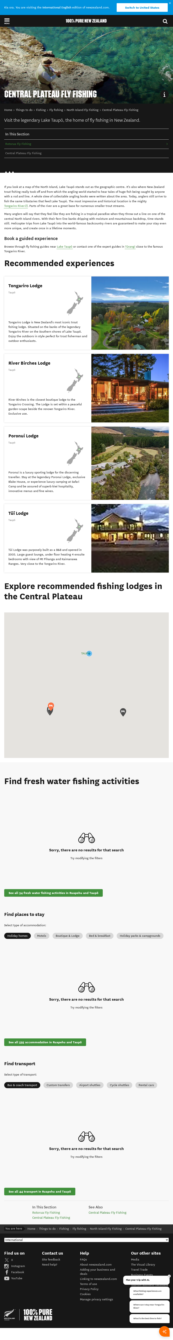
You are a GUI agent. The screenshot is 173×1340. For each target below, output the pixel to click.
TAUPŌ (85, 653)
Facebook (17, 1272)
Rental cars (146, 1085)
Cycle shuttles (119, 1085)
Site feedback (51, 1259)
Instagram (17, 1266)
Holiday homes (17, 936)
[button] (6, 21)
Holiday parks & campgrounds (140, 936)
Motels (41, 936)
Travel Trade (139, 1269)
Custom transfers (58, 1085)
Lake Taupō (64, 246)
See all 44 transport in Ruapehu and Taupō (40, 1191)
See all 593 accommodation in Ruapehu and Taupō (45, 1042)
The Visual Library (143, 1264)
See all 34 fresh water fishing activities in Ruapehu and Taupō (53, 893)
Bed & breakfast (99, 936)
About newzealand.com (96, 1264)
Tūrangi (130, 246)
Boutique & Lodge (68, 936)
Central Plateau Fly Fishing (51, 1218)
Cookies (85, 1294)
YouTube (16, 1278)
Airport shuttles (89, 1085)
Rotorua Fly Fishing (18, 144)
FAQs (83, 1259)
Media (135, 1259)
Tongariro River (16, 206)
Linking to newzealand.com (98, 1279)
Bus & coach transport (22, 1085)
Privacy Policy (89, 1289)
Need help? (49, 1264)
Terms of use (88, 1284)
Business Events (142, 1275)
